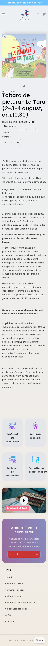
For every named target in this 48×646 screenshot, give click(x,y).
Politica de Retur (13, 596)
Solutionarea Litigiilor (16, 609)
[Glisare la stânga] (18, 86)
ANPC (8, 615)
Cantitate (7, 137)
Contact (9, 621)
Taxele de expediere (9, 130)
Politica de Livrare (14, 583)
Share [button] (8, 400)
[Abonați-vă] (37, 554)
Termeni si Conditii (15, 590)
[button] (3, 15)
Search (9, 577)
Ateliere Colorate (19, 640)
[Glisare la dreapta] (30, 86)
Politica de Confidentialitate (20, 602)
